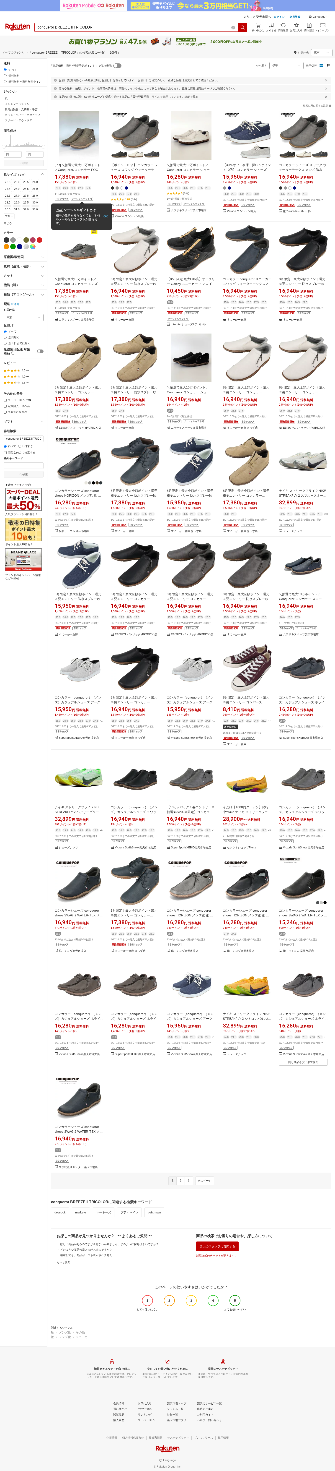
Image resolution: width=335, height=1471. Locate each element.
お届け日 (9, 325)
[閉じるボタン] (326, 80)
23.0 (17, 182)
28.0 (35, 195)
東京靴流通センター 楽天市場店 (78, 1167)
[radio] (5, 69)
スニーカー (83, 1337)
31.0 (17, 209)
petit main (154, 1212)
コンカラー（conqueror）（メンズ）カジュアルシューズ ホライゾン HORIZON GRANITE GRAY (303, 1018)
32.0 (26, 209)
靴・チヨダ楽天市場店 (72, 950)
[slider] (3, 147)
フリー (9, 216)
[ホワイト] (19, 240)
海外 (16, 304)
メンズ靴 (65, 1332)
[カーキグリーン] (26, 240)
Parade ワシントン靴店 (129, 216)
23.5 (26, 182)
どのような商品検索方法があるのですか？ (86, 1249)
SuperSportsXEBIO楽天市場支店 (79, 737)
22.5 (7, 182)
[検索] (242, 27)
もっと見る (63, 1262)
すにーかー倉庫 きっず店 (242, 427)
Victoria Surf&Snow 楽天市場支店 (191, 737)
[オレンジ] (6, 246)
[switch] (40, 351)
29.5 (26, 202)
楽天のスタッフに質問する (217, 1246)
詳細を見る (191, 96)
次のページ (204, 1180)
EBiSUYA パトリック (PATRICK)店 (80, 427)
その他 (80, 1332)
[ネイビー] (19, 246)
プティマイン (129, 1212)
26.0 (35, 188)
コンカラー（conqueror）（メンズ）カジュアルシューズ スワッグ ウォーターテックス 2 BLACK (135, 812)
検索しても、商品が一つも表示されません (86, 1255)
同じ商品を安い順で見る (303, 1062)
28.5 (7, 202)
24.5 (7, 188)
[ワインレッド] (33, 240)
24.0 (35, 182)
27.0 (17, 195)
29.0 (17, 202)
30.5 (7, 209)
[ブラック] (6, 240)
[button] (319, 17)
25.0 (17, 188)
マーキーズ (103, 1212)
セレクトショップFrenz (241, 847)
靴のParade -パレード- (297, 211)
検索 (25, 163)
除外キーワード (13, 458)
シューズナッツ (292, 531)
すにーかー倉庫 (124, 319)
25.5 (26, 188)
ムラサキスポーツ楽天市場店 (188, 210)
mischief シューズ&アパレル (188, 324)
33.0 (35, 209)
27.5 (26, 195)
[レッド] (39, 240)
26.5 (7, 195)
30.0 (35, 202)
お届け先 (9, 309)
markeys (81, 1212)
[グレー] (13, 240)
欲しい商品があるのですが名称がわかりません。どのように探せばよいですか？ (109, 1244)
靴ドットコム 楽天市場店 (74, 531)
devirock (60, 1212)
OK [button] (105, 216)
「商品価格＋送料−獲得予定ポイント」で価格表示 (81, 65)
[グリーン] (13, 246)
